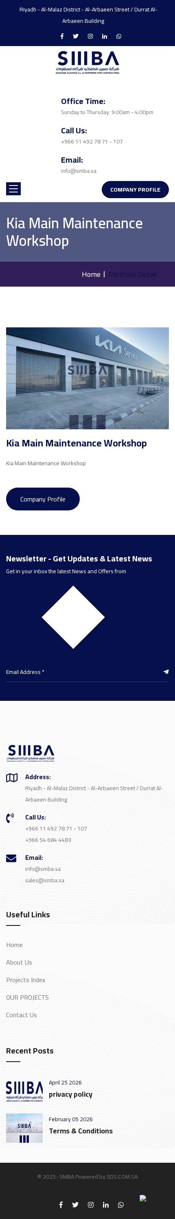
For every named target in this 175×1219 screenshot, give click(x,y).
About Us (19, 962)
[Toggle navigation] (13, 188)
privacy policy (70, 1094)
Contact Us (21, 1015)
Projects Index (25, 980)
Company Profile (135, 189)
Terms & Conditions (81, 1130)
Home (91, 274)
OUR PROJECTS (27, 997)
